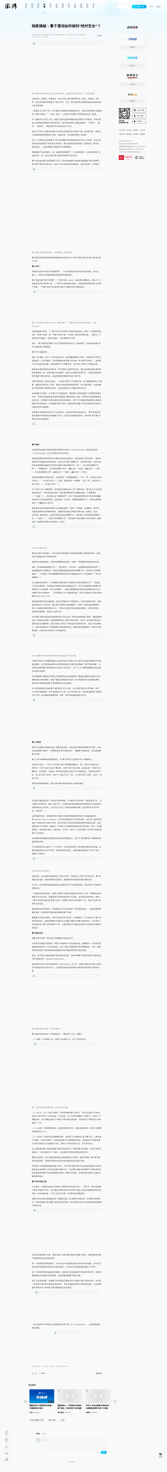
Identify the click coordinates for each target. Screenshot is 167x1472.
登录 (151, 6)
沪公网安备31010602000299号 (128, 144)
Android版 (140, 110)
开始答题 (132, 84)
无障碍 (158, 6)
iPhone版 (140, 116)
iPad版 (139, 121)
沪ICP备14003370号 (125, 141)
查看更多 (132, 47)
